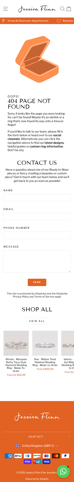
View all (37, 321)
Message (11, 246)
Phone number (16, 227)
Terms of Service (44, 296)
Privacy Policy (21, 296)
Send (37, 282)
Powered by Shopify (37, 478)
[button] (63, 471)
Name (8, 190)
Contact (36, 436)
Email (8, 209)
